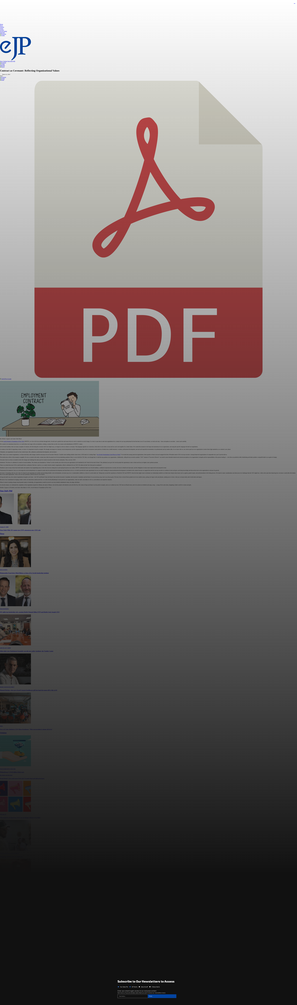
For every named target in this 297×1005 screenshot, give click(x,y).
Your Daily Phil (124, 987)
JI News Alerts (156, 987)
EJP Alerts (134, 987)
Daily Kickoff (144, 987)
